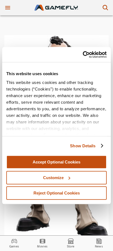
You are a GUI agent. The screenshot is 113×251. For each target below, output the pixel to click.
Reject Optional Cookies (56, 193)
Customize (53, 177)
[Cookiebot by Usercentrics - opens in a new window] (83, 54)
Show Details (82, 145)
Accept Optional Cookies (56, 162)
